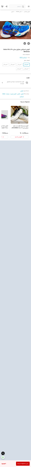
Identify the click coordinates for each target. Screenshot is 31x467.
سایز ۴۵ (19, 69)
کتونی (12, 11)
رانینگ (7, 94)
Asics (3, 94)
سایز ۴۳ (5, 64)
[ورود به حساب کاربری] (6, 6)
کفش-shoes (18, 11)
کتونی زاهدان (27, 11)
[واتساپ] (3, 457)
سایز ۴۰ (26, 64)
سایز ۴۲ (12, 64)
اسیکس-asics (23, 57)
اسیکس (22, 96)
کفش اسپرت (13, 94)
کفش (18, 94)
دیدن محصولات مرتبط (22, 463)
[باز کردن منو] (28, 6)
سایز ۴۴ (26, 69)
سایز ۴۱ (19, 64)
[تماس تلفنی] (3, 453)
